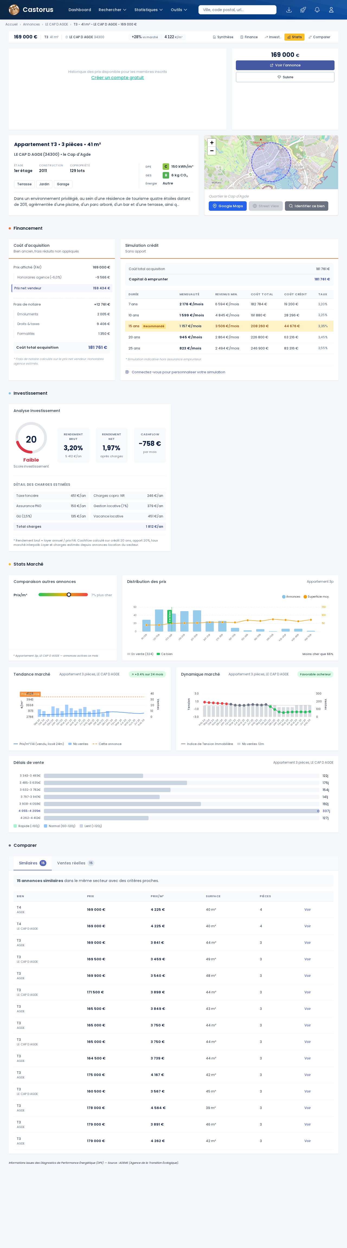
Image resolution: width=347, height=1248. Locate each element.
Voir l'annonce (288, 65)
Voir (307, 909)
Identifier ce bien (309, 206)
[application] (230, 619)
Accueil (11, 24)
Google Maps (231, 206)
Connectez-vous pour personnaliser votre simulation (178, 372)
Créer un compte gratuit (117, 77)
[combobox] (237, 9)
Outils (176, 9)
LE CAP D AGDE (56, 24)
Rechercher (110, 9)
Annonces (31, 24)
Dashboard (80, 9)
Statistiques (146, 9)
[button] (212, 143)
